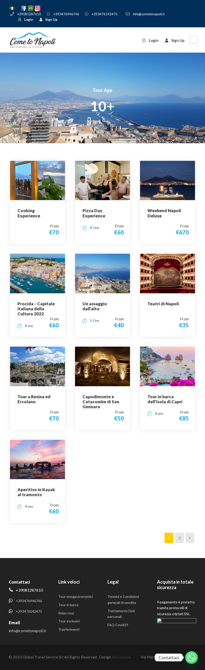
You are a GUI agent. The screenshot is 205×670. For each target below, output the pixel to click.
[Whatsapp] (191, 657)
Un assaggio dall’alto (94, 306)
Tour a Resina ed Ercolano (34, 399)
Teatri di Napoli (163, 303)
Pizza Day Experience (93, 213)
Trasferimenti (69, 629)
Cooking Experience (29, 213)
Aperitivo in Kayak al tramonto (36, 492)
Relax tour (66, 613)
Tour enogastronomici (75, 596)
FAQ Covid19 (118, 625)
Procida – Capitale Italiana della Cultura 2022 (36, 309)
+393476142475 (105, 14)
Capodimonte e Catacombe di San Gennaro (100, 402)
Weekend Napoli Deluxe (164, 213)
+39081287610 (29, 14)
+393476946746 (66, 14)
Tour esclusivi (69, 621)
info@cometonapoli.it (148, 14)
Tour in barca (68, 605)
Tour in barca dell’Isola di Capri (165, 399)
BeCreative (121, 657)
